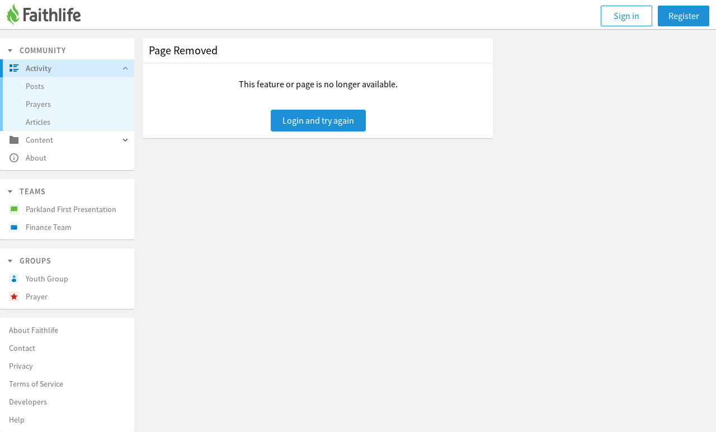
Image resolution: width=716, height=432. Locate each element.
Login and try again (318, 120)
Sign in (626, 15)
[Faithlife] (50, 16)
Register (683, 15)
